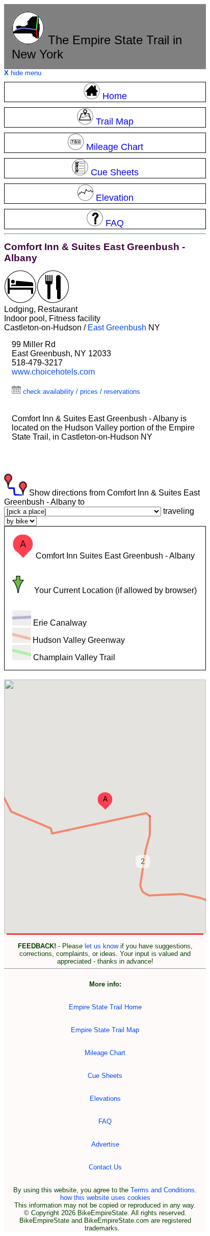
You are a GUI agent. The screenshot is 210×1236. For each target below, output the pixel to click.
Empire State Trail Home (105, 1007)
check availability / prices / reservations (80, 391)
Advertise (105, 1144)
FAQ (105, 1121)
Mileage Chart (105, 1053)
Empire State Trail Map (105, 1030)
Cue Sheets (105, 1075)
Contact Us (105, 1167)
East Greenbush (117, 327)
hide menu (22, 73)
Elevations (105, 1098)
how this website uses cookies (105, 1197)
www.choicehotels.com (53, 371)
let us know (101, 946)
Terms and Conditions (162, 1190)
